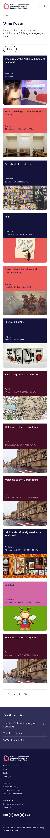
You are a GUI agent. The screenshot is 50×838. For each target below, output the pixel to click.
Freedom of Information (12, 794)
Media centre (8, 800)
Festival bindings (14, 322)
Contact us (7, 808)
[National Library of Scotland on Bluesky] (16, 815)
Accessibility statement (11, 766)
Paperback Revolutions (18, 164)
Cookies (6, 773)
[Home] (16, 6)
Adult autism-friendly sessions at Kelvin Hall (23, 534)
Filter (10, 49)
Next (26, 694)
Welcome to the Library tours (21, 427)
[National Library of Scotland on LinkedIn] (27, 815)
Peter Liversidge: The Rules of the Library (24, 113)
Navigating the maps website (21, 374)
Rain (7, 216)
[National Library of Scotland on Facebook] (11, 815)
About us (6, 783)
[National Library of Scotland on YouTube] (22, 815)
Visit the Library (12, 733)
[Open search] (45, 6)
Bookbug (9, 585)
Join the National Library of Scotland (19, 725)
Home (5, 16)
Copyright (7, 777)
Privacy (5, 769)
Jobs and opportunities (12, 790)
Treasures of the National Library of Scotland (25, 60)
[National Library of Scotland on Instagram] (5, 815)
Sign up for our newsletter (13, 804)
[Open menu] (40, 6)
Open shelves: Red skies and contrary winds (21, 271)
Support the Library (10, 787)
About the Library (13, 739)
